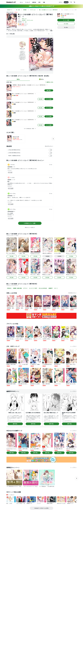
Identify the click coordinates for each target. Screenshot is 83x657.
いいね (10, 172)
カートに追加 (48, 99)
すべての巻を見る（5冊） (29, 128)
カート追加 (67, 20)
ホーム (21, 2)
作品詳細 (47, 256)
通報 (51, 164)
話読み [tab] (42, 79)
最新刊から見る (50, 82)
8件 (25, 22)
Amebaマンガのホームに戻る (41, 508)
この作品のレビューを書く (30, 223)
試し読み (40, 99)
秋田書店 (24, 20)
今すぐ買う (66, 23)
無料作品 (34, 2)
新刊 (39, 2)
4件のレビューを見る (29, 227)
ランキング (27, 2)
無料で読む (49, 90)
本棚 (44, 2)
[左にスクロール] (48, 33)
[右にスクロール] (51, 33)
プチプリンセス (30, 20)
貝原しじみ (24, 18)
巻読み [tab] (18, 79)
